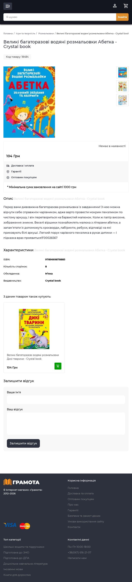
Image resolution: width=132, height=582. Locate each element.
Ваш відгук (15, 409)
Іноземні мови (13, 569)
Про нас (73, 504)
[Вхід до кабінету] (114, 6)
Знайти (122, 17)
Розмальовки (46, 33)
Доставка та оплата (81, 493)
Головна (8, 33)
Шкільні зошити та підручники (23, 546)
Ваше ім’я (14, 392)
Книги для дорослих (17, 574)
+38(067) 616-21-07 (79, 552)
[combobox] (59, 17)
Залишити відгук (23, 443)
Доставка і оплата (22, 165)
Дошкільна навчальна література (25, 563)
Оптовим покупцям (24, 177)
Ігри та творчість (25, 33)
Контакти (74, 527)
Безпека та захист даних (84, 515)
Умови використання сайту (86, 521)
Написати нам (77, 558)
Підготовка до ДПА (16, 558)
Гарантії (16, 171)
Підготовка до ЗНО (16, 552)
